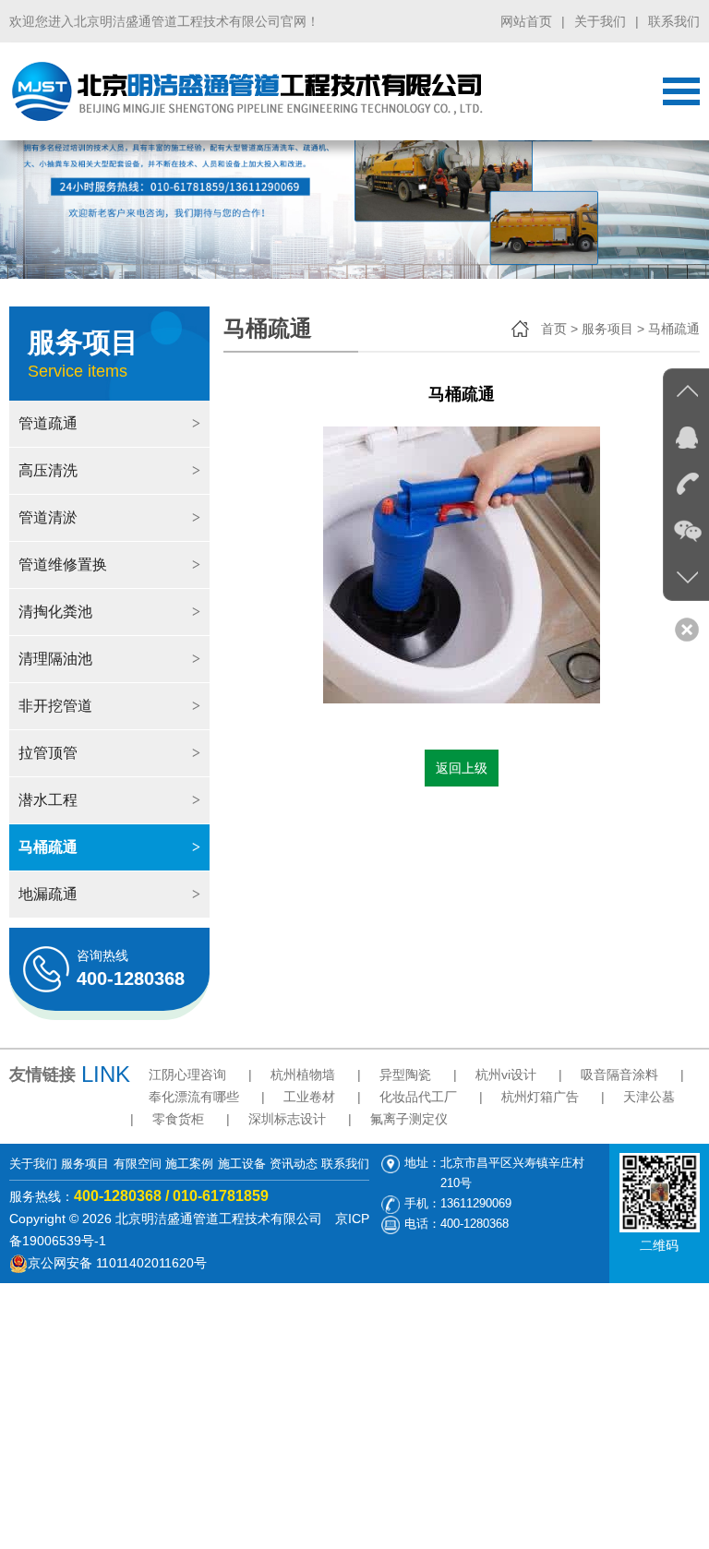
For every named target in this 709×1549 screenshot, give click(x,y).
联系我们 (674, 21)
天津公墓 (649, 1096)
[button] (677, 160)
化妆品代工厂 (418, 1096)
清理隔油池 (109, 658)
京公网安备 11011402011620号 (117, 1262)
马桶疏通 (109, 847)
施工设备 (242, 1164)
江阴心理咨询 (187, 1074)
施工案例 (189, 1164)
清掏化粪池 (109, 611)
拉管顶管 (109, 753)
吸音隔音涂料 (619, 1074)
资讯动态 (294, 1164)
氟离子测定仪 (409, 1118)
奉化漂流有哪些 (194, 1096)
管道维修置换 (109, 564)
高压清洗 (109, 470)
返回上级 (461, 768)
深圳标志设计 (287, 1118)
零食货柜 (178, 1118)
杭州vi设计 (505, 1074)
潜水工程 (109, 800)
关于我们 (600, 21)
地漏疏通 (109, 894)
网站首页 (526, 21)
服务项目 (85, 1164)
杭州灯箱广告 (540, 1096)
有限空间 (138, 1164)
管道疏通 (109, 423)
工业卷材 (309, 1096)
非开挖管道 (109, 706)
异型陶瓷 (405, 1074)
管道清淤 (109, 517)
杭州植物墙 (302, 1074)
